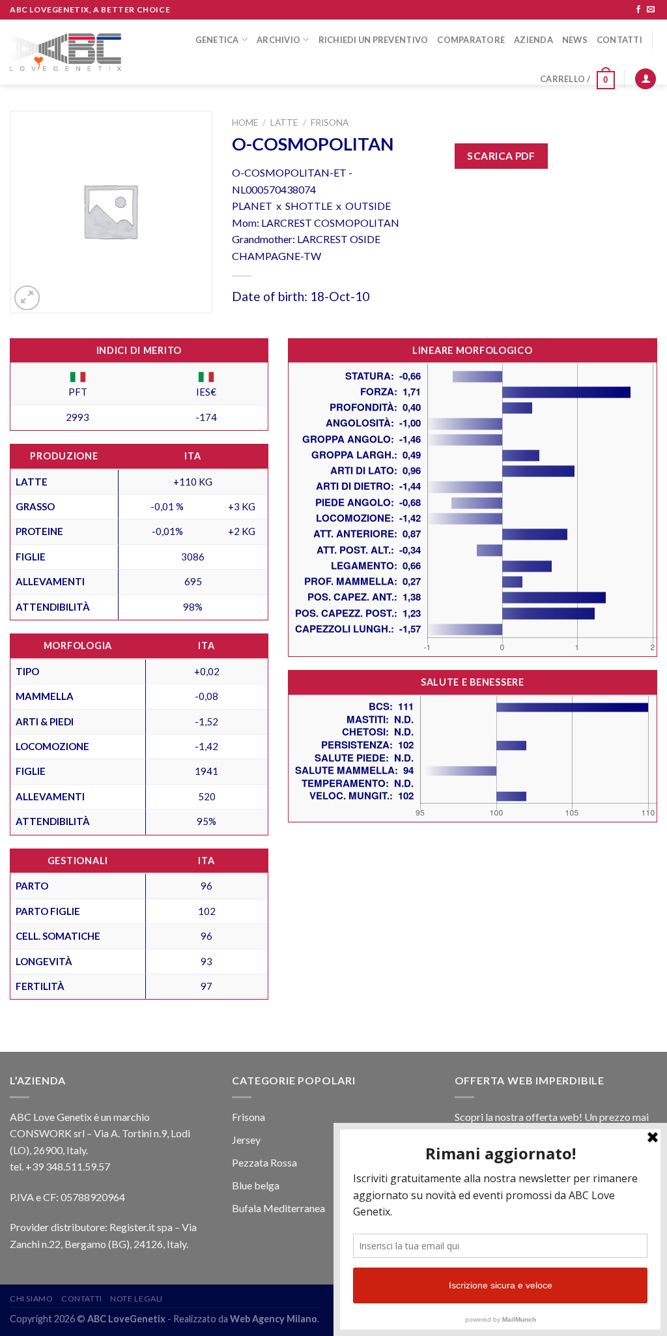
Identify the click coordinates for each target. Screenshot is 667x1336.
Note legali (136, 1298)
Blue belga (255, 1185)
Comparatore (471, 40)
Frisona (329, 122)
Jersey (246, 1139)
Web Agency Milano (273, 1318)
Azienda (533, 40)
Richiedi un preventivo (374, 40)
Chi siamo (31, 1298)
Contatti (619, 40)
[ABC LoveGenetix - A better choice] (65, 52)
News (575, 40)
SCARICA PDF (501, 156)
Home (245, 122)
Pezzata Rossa (264, 1162)
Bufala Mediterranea (278, 1208)
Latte (284, 122)
